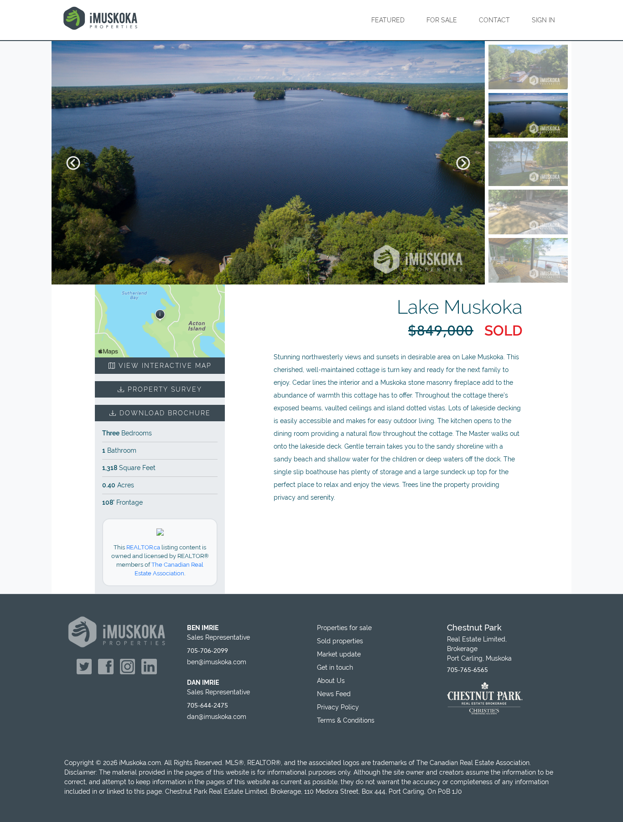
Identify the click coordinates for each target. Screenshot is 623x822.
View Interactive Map (164, 365)
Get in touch (335, 667)
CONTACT (494, 20)
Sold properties (340, 641)
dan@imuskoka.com (216, 716)
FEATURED (388, 20)
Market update (339, 654)
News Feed (334, 694)
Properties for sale (344, 627)
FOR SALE (441, 20)
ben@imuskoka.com (216, 662)
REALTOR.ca (143, 547)
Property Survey (163, 389)
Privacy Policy (338, 707)
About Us (331, 680)
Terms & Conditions (345, 720)
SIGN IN (543, 20)
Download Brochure (164, 413)
